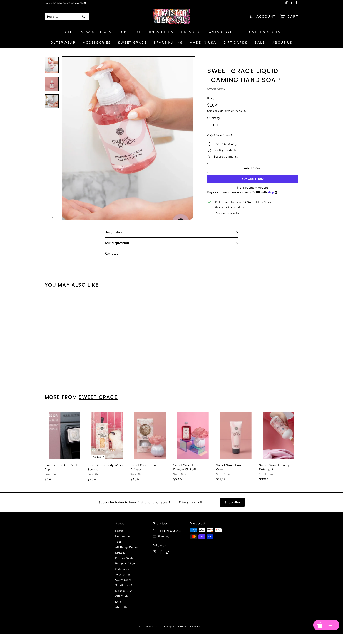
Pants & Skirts (223, 32)
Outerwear (63, 42)
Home (68, 32)
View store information (227, 213)
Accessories (97, 42)
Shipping (212, 110)
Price (210, 98)
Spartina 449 (168, 42)
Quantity (213, 118)
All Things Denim (155, 32)
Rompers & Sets (263, 32)
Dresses (190, 32)
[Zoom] (128, 138)
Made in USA (203, 42)
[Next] (52, 217)
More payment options (253, 187)
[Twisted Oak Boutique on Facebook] (161, 552)
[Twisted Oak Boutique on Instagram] (154, 552)
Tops (124, 32)
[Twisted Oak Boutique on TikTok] (167, 552)
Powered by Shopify (188, 626)
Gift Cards (235, 42)
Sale (260, 42)
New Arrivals (96, 32)
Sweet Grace (132, 42)
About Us (282, 42)
